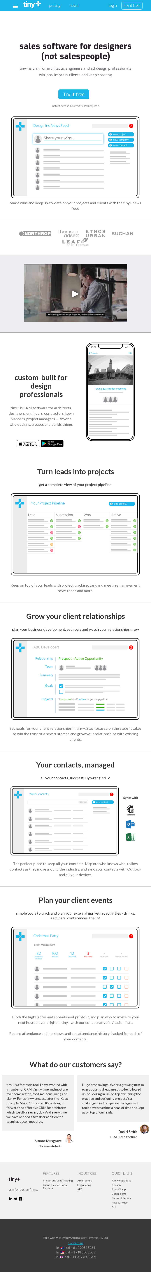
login (113, 5)
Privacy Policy (119, 1202)
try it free (132, 5)
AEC (79, 1189)
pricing (54, 5)
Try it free (74, 94)
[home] (32, 4)
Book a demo (119, 1193)
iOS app (116, 1184)
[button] (15, 6)
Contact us (75, 1243)
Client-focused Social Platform (55, 1186)
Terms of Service (121, 1198)
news (74, 5)
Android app (119, 1189)
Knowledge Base (121, 1180)
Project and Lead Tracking (58, 1180)
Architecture (84, 1180)
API (114, 1206)
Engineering (84, 1184)
